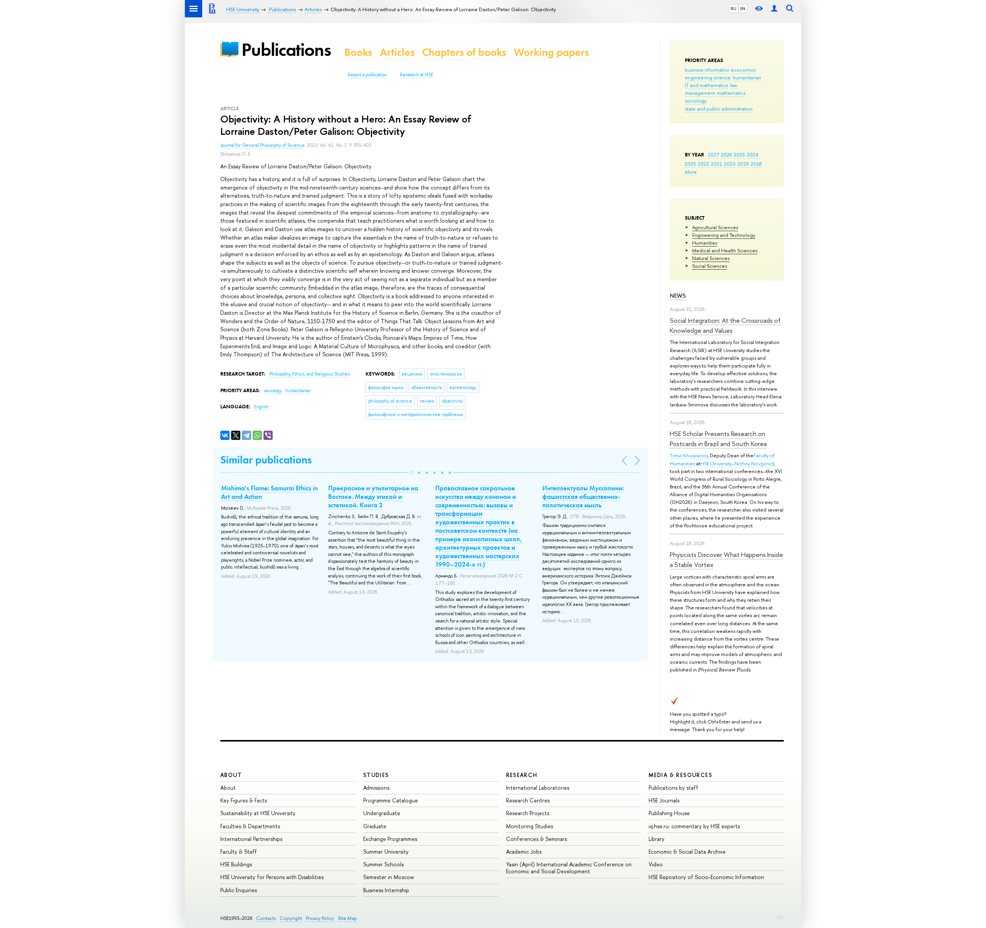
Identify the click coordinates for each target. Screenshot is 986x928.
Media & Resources (680, 775)
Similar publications (266, 460)
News (678, 296)
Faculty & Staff (238, 851)
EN (742, 8)
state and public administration (719, 108)
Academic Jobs (524, 851)
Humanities (704, 242)
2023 (690, 163)
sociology (695, 100)
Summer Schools (383, 864)
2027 (713, 154)
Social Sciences (709, 265)
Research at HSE (416, 75)
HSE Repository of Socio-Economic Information (706, 877)
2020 (730, 163)
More (691, 171)
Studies (376, 775)
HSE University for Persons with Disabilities (272, 877)
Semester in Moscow (388, 877)
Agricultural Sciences (715, 227)
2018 (756, 163)
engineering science (708, 77)
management (700, 92)
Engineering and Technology (723, 235)
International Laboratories (537, 787)
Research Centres (528, 800)
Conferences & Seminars (536, 838)
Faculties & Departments (250, 826)
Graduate (374, 826)
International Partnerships (251, 838)
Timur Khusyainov (689, 455)
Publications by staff (673, 787)
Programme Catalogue (390, 800)
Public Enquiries (238, 890)
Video (656, 864)
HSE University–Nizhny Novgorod (737, 463)
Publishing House (669, 813)
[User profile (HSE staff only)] (774, 8)
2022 (703, 163)
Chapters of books (464, 52)
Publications (286, 49)
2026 (726, 154)
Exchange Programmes (390, 838)
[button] (411, 473)
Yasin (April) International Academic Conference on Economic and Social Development (569, 868)
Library (656, 838)
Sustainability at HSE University (257, 813)
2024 (752, 154)
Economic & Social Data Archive (687, 851)
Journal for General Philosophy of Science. (263, 145)
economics (743, 69)
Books (358, 52)
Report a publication (367, 75)
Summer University (386, 851)
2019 (743, 163)
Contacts (266, 918)
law (733, 85)
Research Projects (527, 813)
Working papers (551, 52)
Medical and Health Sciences (724, 250)
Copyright (291, 918)
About (231, 775)
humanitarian (747, 77)
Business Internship (386, 890)
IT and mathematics (706, 85)
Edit (780, 917)
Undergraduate (381, 813)
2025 (739, 154)
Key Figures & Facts (243, 800)
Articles (397, 52)
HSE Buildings (236, 864)
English (261, 407)
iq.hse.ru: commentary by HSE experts (694, 826)
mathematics (731, 92)
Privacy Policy (320, 918)
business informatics (707, 69)
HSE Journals (664, 800)
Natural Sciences (710, 258)
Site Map (347, 918)
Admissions (376, 787)
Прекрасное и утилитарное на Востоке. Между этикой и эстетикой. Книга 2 (373, 496)
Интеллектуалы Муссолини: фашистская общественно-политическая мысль (583, 496)
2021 (716, 163)
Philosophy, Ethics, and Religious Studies (309, 374)
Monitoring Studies (529, 826)
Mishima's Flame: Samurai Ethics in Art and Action (269, 492)
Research (522, 775)
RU (733, 8)
